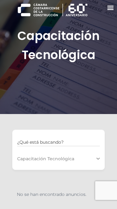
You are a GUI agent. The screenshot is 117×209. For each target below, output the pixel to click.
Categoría (28, 159)
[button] (110, 7)
